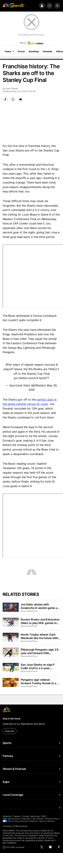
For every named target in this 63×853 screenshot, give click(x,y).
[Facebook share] (5, 99)
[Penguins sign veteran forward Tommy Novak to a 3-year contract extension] (11, 682)
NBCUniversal (21, 826)
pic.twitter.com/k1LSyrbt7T (31, 378)
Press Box (26, 818)
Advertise (7, 816)
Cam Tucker (12, 88)
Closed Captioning (31, 816)
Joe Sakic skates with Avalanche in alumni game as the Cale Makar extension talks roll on (40, 606)
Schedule (47, 51)
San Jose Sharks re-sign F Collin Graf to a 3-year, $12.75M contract (38, 666)
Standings (34, 51)
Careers (16, 816)
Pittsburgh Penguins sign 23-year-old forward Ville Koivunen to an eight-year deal (40, 651)
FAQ (43, 816)
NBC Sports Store (11, 818)
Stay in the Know (11, 718)
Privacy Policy (51, 818)
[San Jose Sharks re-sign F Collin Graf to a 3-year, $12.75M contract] (11, 667)
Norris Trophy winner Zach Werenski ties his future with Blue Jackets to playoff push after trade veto (39, 636)
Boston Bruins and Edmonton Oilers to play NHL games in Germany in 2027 (40, 621)
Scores (21, 51)
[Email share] (20, 99)
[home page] (14, 6)
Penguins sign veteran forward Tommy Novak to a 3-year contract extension (40, 681)
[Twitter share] (13, 99)
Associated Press (29, 611)
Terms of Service (47, 821)
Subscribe (9, 731)
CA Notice (32, 821)
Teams (8, 51)
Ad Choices (38, 818)
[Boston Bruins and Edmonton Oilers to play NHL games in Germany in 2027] (11, 622)
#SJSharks (35, 369)
